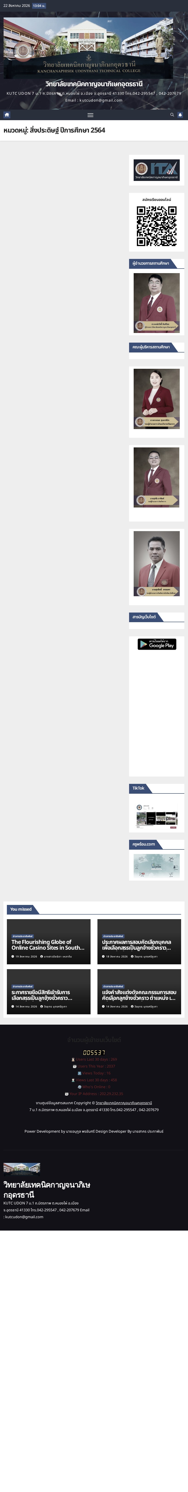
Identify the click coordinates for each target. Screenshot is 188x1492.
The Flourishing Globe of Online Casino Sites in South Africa (45, 948)
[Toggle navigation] (90, 115)
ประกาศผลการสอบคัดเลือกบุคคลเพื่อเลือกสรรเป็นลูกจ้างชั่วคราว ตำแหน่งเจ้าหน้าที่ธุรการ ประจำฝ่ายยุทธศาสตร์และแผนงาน (137, 951)
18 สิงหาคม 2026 (117, 957)
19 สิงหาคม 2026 (27, 957)
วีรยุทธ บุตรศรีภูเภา (146, 957)
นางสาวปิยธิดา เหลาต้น (58, 957)
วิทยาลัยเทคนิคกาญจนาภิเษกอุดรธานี (94, 84)
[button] (172, 115)
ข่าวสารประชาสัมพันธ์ (23, 936)
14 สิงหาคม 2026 (27, 1007)
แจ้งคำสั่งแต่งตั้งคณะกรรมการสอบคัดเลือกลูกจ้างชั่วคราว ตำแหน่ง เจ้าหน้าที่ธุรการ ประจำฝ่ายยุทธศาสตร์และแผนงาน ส (139, 1001)
